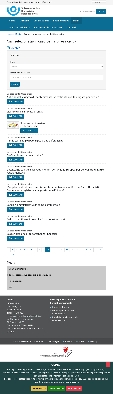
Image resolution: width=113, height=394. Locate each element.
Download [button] (17, 101)
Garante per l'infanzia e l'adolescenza (63, 312)
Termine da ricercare (20, 72)
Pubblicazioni (15, 280)
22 (9, 254)
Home (10, 34)
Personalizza (39, 388)
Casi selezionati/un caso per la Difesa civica (30, 274)
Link (11, 286)
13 (62, 249)
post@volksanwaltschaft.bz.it (28, 316)
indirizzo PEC (18, 322)
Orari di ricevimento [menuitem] (19, 27)
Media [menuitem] (76, 20)
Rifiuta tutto (74, 388)
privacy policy (51, 378)
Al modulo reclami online (21, 319)
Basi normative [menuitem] (61, 20)
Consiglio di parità (60, 307)
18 (86, 249)
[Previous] (9, 249)
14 (67, 249)
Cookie (80, 341)
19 (91, 249)
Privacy (68, 341)
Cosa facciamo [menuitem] (41, 20)
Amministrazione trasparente (29, 341)
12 (57, 249)
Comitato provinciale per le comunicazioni (65, 319)
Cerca (101, 11)
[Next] (13, 254)
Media (18, 34)
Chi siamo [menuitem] (24, 20)
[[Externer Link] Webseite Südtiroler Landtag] (56, 352)
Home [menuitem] (12, 20)
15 (72, 249)
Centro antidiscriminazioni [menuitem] (48, 27)
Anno (12, 62)
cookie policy (75, 378)
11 (52, 249)
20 (96, 249)
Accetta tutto (57, 388)
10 (48, 249)
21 (101, 249)
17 (81, 249)
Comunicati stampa (18, 268)
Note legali (54, 341)
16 (77, 249)
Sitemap (94, 341)
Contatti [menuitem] (71, 27)
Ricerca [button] (15, 48)
